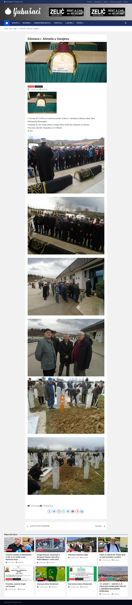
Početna (89, 2)
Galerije (105, 2)
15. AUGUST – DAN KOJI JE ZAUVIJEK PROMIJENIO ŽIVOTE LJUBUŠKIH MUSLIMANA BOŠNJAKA (112, 587)
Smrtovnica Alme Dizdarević (80, 584)
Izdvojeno (110, 579)
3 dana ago (10, 562)
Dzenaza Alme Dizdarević (47, 584)
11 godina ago (33, 89)
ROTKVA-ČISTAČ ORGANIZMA (40, 526)
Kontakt (125, 2)
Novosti (15, 23)
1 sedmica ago (74, 557)
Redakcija (44, 89)
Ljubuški (68, 23)
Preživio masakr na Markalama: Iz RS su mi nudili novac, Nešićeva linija (19, 557)
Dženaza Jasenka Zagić (78, 555)
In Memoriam (38, 86)
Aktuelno (31, 86)
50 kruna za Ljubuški (115, 2)
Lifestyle (57, 23)
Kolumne (26, 23)
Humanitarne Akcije (41, 23)
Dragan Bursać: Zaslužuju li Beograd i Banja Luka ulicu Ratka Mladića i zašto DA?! (48, 557)
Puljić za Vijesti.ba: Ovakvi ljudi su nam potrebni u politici (112, 556)
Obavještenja (97, 2)
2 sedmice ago (11, 589)
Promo (79, 23)
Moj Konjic (98, 526)
